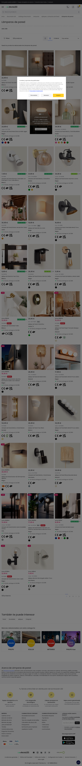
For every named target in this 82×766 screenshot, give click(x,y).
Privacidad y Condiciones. (36, 91)
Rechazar (46, 95)
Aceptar (58, 95)
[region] (41, 88)
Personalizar (34, 95)
